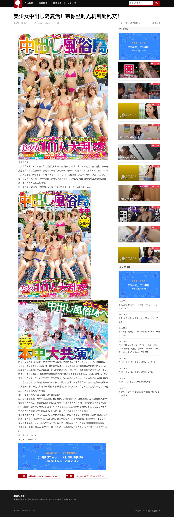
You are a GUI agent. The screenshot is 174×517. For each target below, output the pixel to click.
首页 (126, 23)
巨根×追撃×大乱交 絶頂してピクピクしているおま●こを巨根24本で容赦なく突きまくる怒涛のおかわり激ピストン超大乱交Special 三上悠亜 (139, 348)
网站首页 (28, 3)
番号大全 (57, 3)
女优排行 (71, 3)
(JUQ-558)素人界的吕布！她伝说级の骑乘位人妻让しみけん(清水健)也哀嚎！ (92, 476)
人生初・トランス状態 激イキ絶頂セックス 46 (137, 362)
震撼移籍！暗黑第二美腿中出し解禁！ (44, 476)
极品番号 (43, 3)
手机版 (156, 23)
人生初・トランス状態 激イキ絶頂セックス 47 (137, 372)
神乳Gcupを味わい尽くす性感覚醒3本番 (134, 382)
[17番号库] (18, 4)
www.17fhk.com (43, 23)
